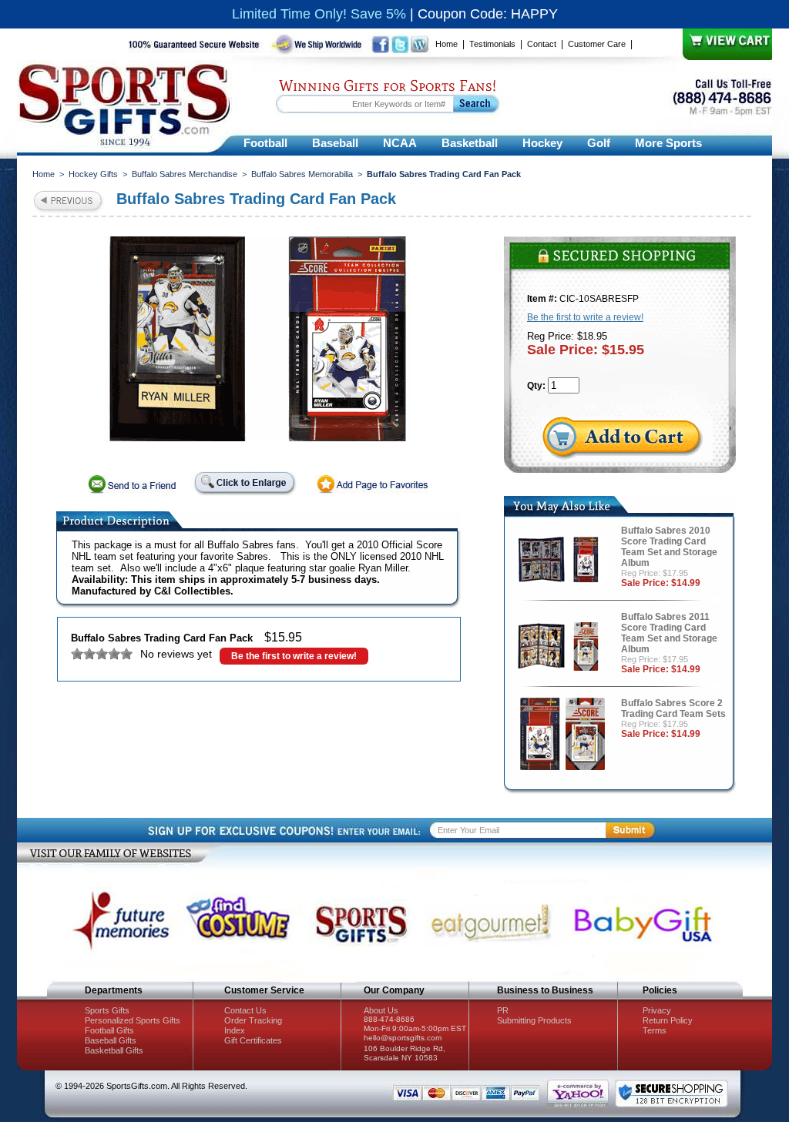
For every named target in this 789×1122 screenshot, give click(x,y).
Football (265, 142)
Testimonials (492, 44)
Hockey (542, 142)
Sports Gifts (107, 1010)
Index (234, 1030)
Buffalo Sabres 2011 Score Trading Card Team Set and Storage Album (669, 633)
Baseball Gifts (110, 1040)
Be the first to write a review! (294, 656)
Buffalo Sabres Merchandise (184, 174)
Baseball (335, 142)
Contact (541, 44)
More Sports (668, 142)
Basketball (470, 142)
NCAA (400, 142)
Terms (654, 1030)
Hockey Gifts (93, 174)
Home (446, 44)
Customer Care (597, 44)
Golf (598, 142)
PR (503, 1010)
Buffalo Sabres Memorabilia (302, 174)
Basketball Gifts (114, 1050)
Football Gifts (109, 1030)
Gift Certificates (253, 1040)
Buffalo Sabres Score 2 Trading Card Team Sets (673, 708)
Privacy (657, 1010)
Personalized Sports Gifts (132, 1020)
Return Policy (668, 1020)
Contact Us (245, 1010)
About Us (381, 1010)
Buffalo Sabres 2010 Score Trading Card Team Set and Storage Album (669, 546)
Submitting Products (534, 1020)
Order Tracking (253, 1020)
